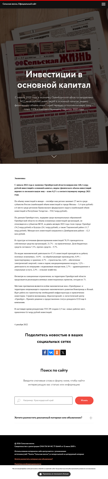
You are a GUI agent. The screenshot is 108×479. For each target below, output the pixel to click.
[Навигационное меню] (103, 4)
